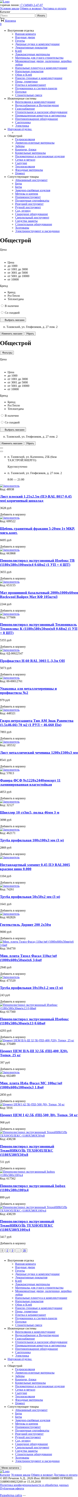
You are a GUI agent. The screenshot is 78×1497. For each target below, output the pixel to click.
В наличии (12, 305)
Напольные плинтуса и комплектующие (41, 68)
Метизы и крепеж (26, 193)
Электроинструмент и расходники (37, 231)
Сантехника (23, 122)
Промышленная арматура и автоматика (40, 115)
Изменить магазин (12, 333)
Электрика (22, 125)
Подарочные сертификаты (32, 200)
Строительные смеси (28, 95)
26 (24, 1250)
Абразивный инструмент (31, 180)
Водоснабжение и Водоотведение (37, 105)
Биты (18, 183)
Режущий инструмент (29, 203)
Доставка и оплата (54, 8)
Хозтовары (22, 227)
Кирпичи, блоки (25, 149)
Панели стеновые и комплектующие (38, 78)
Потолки (21, 91)
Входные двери (25, 37)
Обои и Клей (23, 74)
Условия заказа (9, 8)
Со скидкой (12, 312)
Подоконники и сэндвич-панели (36, 88)
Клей (18, 51)
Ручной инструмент (28, 207)
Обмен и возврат (31, 8)
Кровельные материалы (30, 152)
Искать (41, 15)
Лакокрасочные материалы (32, 54)
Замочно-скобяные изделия (32, 190)
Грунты (20, 40)
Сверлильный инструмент (32, 217)
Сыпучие (21, 163)
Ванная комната (25, 34)
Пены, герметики (26, 81)
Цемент (20, 173)
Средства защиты (26, 220)
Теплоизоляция (25, 166)
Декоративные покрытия (31, 47)
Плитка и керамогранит (30, 85)
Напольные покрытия (29, 71)
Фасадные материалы (29, 169)
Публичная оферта (12, 1488)
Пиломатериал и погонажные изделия (40, 156)
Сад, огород (22, 210)
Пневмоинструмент (28, 197)
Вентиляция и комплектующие (35, 102)
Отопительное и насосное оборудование (41, 112)
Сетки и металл (25, 159)
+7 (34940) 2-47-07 (31, 5)
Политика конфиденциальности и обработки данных (34, 1485)
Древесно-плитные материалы (35, 142)
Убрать (30, 333)
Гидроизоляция (25, 139)
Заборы (20, 146)
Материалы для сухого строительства (39, 57)
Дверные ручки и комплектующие (37, 44)
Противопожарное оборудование (36, 119)
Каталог (5, 1474)
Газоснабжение (25, 108)
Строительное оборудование (33, 224)
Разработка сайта (11, 1495)
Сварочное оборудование (31, 214)
